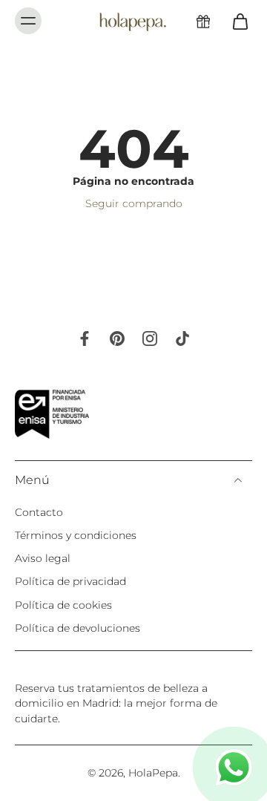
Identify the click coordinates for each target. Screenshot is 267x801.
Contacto (39, 512)
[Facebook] (84, 338)
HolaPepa (153, 773)
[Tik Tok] (182, 338)
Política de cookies (63, 605)
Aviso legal (42, 558)
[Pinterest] (117, 338)
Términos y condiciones (75, 535)
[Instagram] (150, 338)
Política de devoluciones (77, 628)
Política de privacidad (70, 581)
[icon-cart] (236, 21)
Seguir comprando (133, 203)
